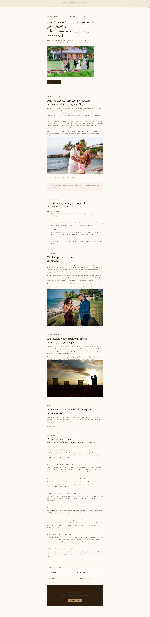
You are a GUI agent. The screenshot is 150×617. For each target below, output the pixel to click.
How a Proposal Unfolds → (55, 572)
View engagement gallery (88, 359)
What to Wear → (52, 578)
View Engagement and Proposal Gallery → (86, 578)
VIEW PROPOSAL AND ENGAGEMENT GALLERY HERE (61, 177)
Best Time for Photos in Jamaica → (84, 572)
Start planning (54, 81)
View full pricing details (54, 426)
